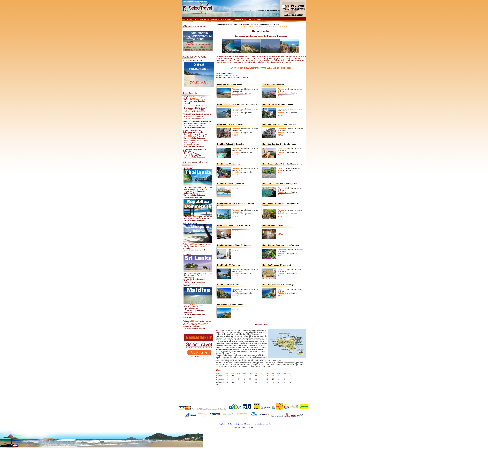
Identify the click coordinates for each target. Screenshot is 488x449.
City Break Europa (241, 19)
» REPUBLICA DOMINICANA (193, 198)
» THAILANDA (188, 168)
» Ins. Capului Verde (190, 223)
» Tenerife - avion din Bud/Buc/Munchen (197, 121)
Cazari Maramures (245, 424)
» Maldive (186, 286)
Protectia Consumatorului (262, 424)
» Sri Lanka (187, 254)
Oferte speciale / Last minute (221, 19)
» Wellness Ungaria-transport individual (197, 115)
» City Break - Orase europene (194, 97)
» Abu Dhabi (187, 317)
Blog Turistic (223, 424)
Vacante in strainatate (202, 19)
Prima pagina (187, 19)
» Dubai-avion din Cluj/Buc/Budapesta (196, 106)
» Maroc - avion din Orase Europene (196, 141)
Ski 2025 (252, 19)
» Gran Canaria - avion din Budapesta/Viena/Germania (193, 131)
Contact (260, 19)
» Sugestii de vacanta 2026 (192, 60)
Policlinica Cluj (233, 424)
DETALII (235, 95)
